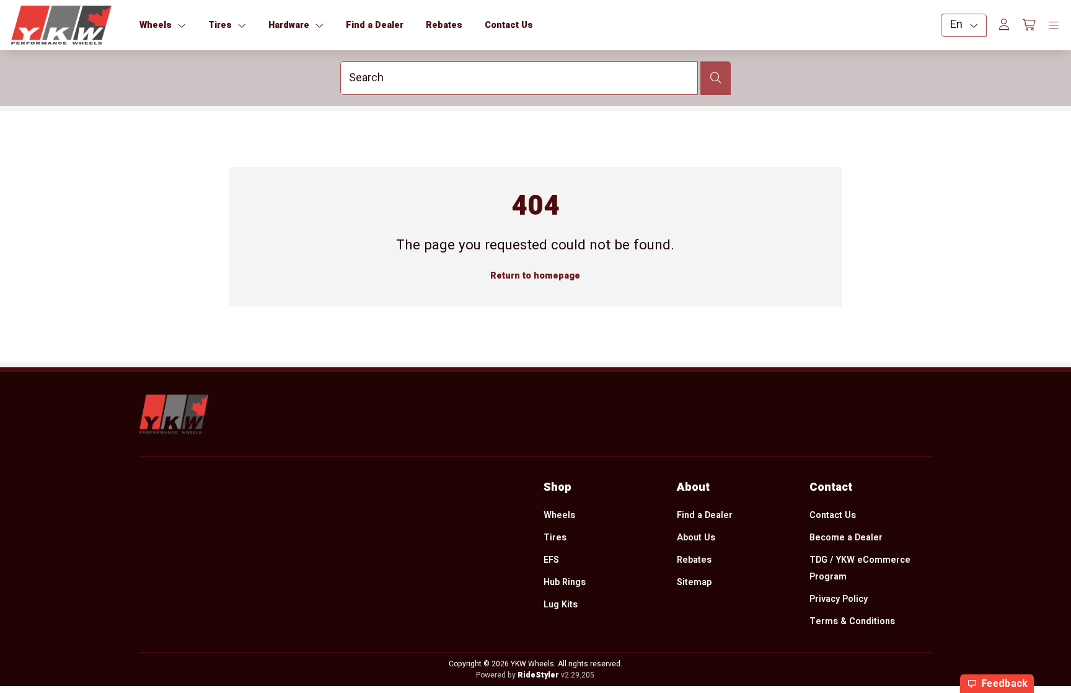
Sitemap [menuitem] (694, 582)
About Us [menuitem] (696, 537)
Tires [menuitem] (555, 537)
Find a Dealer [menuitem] (705, 515)
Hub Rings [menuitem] (565, 582)
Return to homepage (535, 275)
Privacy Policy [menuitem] (838, 599)
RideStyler (538, 675)
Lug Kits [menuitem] (561, 604)
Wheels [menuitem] (559, 515)
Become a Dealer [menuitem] (846, 537)
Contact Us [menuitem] (832, 515)
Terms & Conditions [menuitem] (852, 621)
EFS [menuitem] (551, 559)
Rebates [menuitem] (694, 559)
